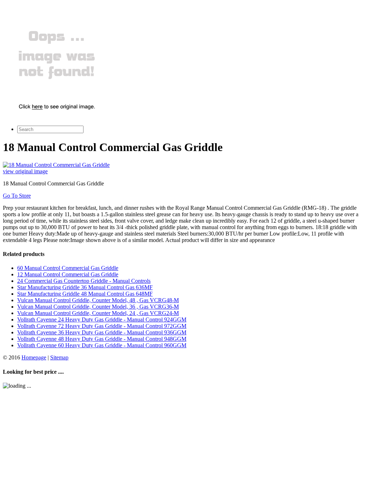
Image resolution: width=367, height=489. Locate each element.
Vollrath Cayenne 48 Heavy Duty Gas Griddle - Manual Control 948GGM (101, 339)
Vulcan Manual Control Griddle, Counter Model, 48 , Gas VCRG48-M (98, 300)
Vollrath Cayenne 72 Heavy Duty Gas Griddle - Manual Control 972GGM (101, 326)
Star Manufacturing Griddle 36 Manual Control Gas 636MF (85, 287)
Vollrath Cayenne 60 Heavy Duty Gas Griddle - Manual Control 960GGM (101, 345)
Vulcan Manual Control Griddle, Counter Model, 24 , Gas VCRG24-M (98, 313)
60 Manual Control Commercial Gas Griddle (67, 268)
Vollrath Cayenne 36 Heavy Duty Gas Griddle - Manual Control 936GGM (101, 332)
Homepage (34, 357)
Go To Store (17, 196)
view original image (25, 171)
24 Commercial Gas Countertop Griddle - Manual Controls (84, 281)
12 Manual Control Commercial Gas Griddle (67, 274)
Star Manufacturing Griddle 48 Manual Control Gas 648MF (85, 294)
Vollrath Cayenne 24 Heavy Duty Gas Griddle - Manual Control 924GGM (101, 319)
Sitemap (59, 357)
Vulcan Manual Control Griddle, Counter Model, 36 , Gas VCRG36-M (98, 307)
